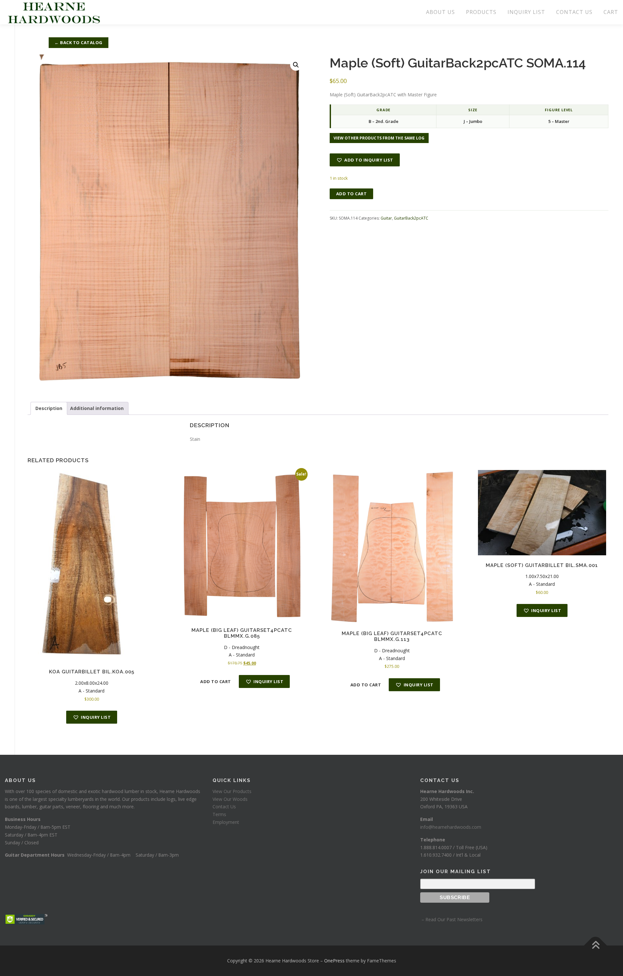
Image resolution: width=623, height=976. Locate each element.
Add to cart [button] (215, 681)
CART (611, 12)
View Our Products (232, 791)
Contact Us (224, 806)
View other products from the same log (379, 138)
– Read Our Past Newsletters (451, 919)
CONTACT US (574, 12)
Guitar (386, 218)
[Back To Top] (595, 945)
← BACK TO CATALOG (79, 42)
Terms (219, 814)
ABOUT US (440, 12)
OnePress (334, 961)
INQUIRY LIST (526, 12)
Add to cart (351, 194)
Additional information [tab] (97, 408)
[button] (296, 65)
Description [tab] (48, 408)
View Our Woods (230, 799)
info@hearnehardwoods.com (450, 827)
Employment (226, 822)
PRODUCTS (481, 12)
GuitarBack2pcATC (411, 218)
